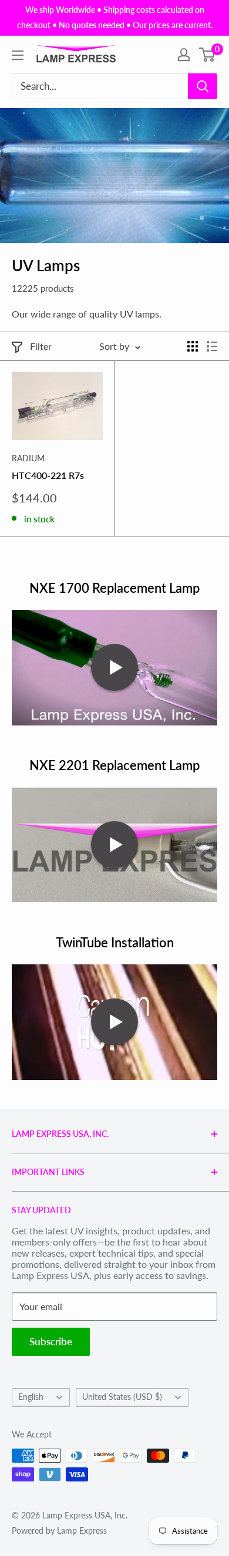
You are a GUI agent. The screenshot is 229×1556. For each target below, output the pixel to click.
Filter (41, 346)
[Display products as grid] (192, 346)
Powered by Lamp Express (59, 1530)
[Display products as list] (212, 346)
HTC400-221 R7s (48, 475)
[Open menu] (17, 55)
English (30, 1397)
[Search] (202, 86)
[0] (207, 55)
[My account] (184, 54)
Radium (28, 458)
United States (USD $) (122, 1397)
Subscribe (50, 1341)
